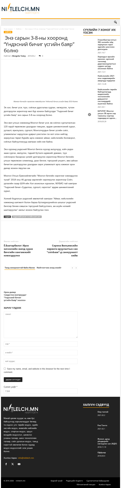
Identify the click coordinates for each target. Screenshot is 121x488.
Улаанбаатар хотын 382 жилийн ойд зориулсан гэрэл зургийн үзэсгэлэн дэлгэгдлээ (107, 44)
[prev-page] (72, 267)
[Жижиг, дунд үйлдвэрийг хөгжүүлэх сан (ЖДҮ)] (89, 442)
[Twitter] (14, 64)
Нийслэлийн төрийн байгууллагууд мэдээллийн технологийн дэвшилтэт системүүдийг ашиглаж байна (107, 96)
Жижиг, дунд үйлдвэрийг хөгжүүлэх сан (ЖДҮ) (107, 441)
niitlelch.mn (20, 480)
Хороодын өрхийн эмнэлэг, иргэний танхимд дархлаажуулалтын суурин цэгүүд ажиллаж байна (107, 62)
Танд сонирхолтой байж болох (20, 267)
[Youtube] (19, 464)
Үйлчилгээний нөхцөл (86, 484)
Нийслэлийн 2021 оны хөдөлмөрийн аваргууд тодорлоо (106, 78)
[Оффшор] (89, 456)
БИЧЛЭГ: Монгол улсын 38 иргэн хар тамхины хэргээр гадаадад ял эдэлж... (107, 114)
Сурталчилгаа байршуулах (97, 480)
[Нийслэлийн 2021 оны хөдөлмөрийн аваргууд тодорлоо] (89, 79)
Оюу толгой (103, 411)
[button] (115, 22)
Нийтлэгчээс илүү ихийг (49, 267)
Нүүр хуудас (8, 29)
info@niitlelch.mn (26, 458)
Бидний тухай (56, 480)
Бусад (104, 22)
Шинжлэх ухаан (90, 22)
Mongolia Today (19, 56)
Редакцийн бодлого (74, 480)
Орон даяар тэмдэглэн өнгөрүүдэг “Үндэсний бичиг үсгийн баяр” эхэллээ (15, 296)
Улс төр (13, 22)
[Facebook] (7, 64)
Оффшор (102, 452)
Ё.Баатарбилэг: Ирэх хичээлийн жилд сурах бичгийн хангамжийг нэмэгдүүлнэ (18, 250)
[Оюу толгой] (89, 415)
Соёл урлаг (51, 22)
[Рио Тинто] (89, 429)
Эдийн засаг (36, 22)
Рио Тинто (102, 425)
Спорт (62, 22)
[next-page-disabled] (76, 267)
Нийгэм (24, 22)
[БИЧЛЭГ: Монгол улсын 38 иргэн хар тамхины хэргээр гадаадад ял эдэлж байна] (89, 114)
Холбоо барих (105, 484)
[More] (36, 64)
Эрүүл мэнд (74, 22)
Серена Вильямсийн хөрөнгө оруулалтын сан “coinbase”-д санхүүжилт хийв (62, 250)
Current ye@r (10, 387)
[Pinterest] (21, 64)
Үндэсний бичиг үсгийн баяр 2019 (26, 217)
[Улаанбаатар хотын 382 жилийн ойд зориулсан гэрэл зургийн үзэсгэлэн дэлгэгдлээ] (89, 43)
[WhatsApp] (29, 64)
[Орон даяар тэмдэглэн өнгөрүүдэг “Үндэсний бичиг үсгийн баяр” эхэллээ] (15, 281)
